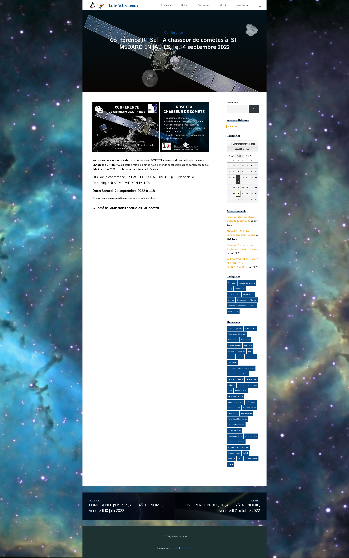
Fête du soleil (251, 379)
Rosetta (152, 208)
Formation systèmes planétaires (241, 368)
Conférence (173, 32)
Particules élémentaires (237, 419)
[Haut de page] (338, 547)
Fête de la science (235, 379)
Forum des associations (237, 374)
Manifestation (248, 294)
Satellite (245, 447)
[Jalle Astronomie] (97, 5)
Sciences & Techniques (237, 306)
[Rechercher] (254, 109)
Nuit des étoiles (249, 408)
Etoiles (240, 357)
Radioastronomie (235, 436)
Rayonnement (251, 436)
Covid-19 (241, 351)
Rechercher (232, 102)
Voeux (230, 464)
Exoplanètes (251, 357)
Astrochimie (232, 340)
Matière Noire (240, 391)
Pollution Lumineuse (236, 425)
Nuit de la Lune (234, 408)
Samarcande (233, 447)
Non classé (241, 300)
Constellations (234, 294)
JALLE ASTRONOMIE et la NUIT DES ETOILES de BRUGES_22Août (243, 263)
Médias (231, 300)
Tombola (231, 459)
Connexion (232, 126)
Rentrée (231, 442)
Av (232, 156)
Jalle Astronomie (124, 5)
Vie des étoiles (251, 459)
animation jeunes (235, 328)
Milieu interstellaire (235, 396)
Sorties (252, 306)
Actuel (240, 156)
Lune (255, 385)
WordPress (186, 548)
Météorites (250, 402)
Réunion (253, 300)
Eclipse (231, 357)
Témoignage (233, 311)
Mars (230, 391)
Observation (233, 413)
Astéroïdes (245, 340)
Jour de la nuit (243, 385)
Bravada (173, 548)
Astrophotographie (247, 283)
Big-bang (248, 345)
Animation (232, 283)
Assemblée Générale (236, 334)
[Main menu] (258, 5)
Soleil (245, 453)
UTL (240, 459)
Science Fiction (234, 453)
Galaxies (231, 385)
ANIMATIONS (250, 328)
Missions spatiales (127, 208)
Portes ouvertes (234, 430)
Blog (230, 289)
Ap (247, 156)
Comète (101, 208)
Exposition (232, 362)
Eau (249, 351)
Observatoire (246, 413)
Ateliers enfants (234, 345)
